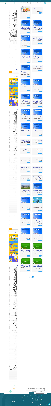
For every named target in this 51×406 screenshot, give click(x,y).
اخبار (14, 397)
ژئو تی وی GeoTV (15, 165)
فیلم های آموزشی (15, 178)
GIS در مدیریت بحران (15, 112)
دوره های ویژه (16, 27)
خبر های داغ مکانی (15, 148)
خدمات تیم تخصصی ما (15, 149)
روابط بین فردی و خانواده (14, 31)
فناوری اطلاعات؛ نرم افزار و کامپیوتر (14, 46)
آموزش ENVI (16, 117)
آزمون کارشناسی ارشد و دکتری (14, 114)
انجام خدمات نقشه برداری (15, 133)
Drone (16, 11)
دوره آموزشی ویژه (15, 152)
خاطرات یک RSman (15, 147)
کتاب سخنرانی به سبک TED (15, 337)
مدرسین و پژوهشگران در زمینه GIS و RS (14, 350)
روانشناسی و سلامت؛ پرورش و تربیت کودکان (13, 32)
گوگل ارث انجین (16, 346)
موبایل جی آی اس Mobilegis (14, 367)
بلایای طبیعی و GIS (15, 137)
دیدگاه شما (16, 155)
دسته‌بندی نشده (16, 151)
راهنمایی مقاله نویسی (15, 161)
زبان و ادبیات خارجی (15, 38)
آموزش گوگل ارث (15, 122)
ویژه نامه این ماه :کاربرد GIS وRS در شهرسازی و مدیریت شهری (13, 224)
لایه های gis (16, 61)
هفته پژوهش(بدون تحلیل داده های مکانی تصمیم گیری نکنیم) (13, 213)
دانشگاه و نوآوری (15, 20)
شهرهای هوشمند (16, 172)
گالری (35, 2)
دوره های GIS (16, 22)
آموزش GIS (16, 118)
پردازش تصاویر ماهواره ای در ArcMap (14, 141)
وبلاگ (32, 2)
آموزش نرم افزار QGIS (15, 124)
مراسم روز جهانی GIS (15, 352)
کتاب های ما (16, 339)
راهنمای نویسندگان (15, 159)
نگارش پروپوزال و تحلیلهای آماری (14, 36)
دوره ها (32, 398)
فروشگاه (30, 2)
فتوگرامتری (16, 174)
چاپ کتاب (16, 145)
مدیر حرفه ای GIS (15, 351)
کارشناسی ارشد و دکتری (15, 335)
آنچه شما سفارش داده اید (15, 128)
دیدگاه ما (16, 156)
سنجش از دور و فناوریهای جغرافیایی (14, 43)
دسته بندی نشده (15, 21)
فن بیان (16, 176)
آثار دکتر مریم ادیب (15, 12)
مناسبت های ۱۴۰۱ (16, 365)
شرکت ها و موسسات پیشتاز (15, 171)
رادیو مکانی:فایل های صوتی (15, 158)
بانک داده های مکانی (15, 135)
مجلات (16, 50)
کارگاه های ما (16, 336)
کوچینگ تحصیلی (15, 343)
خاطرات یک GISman (15, 146)
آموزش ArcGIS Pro (15, 116)
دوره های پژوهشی (15, 25)
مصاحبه (16, 353)
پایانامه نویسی (16, 139)
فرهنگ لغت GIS (16, 175)
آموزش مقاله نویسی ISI (15, 123)
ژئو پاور (16, 164)
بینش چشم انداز (16, 138)
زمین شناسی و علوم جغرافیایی (14, 39)
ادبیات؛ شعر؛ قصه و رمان (15, 13)
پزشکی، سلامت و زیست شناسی (14, 30)
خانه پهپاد (41, 2)
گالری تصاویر (16, 345)
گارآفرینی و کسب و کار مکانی (14, 344)
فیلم (27, 2)
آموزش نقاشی (16, 125)
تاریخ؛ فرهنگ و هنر (15, 17)
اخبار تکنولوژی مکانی (15, 129)
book (16, 10)
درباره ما (21, 2)
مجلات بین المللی (15, 348)
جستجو (10, 228)
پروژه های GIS (16, 142)
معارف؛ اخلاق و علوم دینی (15, 63)
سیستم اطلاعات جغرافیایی (15, 169)
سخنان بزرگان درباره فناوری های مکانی (14, 167)
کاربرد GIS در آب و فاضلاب (15, 180)
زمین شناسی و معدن (15, 42)
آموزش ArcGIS (16, 115)
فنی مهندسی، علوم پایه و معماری (14, 47)
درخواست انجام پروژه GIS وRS (14, 150)
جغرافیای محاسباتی (15, 144)
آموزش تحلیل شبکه (15, 121)
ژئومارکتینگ (16, 166)
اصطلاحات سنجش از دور (15, 131)
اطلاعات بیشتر (29, 3)
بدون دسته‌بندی (16, 16)
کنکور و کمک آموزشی (15, 60)
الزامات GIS (16, 132)
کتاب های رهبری (16, 338)
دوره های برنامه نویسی (15, 24)
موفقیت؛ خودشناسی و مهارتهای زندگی (13, 33)
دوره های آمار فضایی (15, 23)
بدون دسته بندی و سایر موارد (14, 15)
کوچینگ (16, 342)
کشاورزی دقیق (16, 340)
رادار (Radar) (16, 157)
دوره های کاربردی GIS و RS (15, 154)
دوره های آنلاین (16, 153)
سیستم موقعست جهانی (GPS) (14, 170)
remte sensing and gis (15, 113)
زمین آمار (16, 163)
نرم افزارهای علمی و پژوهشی (14, 35)
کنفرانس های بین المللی (15, 341)
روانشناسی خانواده (15, 28)
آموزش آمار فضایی (15, 120)
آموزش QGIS (16, 119)
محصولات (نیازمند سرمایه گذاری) (14, 349)
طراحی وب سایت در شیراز (15, 173)
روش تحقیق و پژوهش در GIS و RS (14, 162)
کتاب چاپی (16, 49)
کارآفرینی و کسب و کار (15, 179)
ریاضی (16, 37)
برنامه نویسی (16, 136)
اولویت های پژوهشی (15, 134)
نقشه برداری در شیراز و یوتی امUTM (14, 368)
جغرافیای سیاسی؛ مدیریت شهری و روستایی (13, 41)
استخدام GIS (16, 130)
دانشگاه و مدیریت (15, 19)
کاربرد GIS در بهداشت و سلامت (14, 334)
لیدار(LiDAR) (16, 347)
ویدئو (16, 65)
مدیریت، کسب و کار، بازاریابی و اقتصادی (14, 62)
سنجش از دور (16, 168)
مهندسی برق (16, 64)
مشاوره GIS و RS (24, 2)
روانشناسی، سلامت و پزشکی (15, 29)
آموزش (38, 2)
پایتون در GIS (16, 140)
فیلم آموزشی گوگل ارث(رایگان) (14, 177)
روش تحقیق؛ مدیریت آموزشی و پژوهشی (13, 34)
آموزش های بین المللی (15, 126)
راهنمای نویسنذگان (15, 160)
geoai (16, 111)
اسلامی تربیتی (16, 14)
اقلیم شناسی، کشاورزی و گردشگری (14, 40)
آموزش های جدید (15, 127)
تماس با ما (18, 2)
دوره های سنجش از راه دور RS (14, 26)
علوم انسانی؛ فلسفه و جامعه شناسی (14, 44)
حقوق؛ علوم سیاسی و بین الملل (14, 18)
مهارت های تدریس (15, 366)
